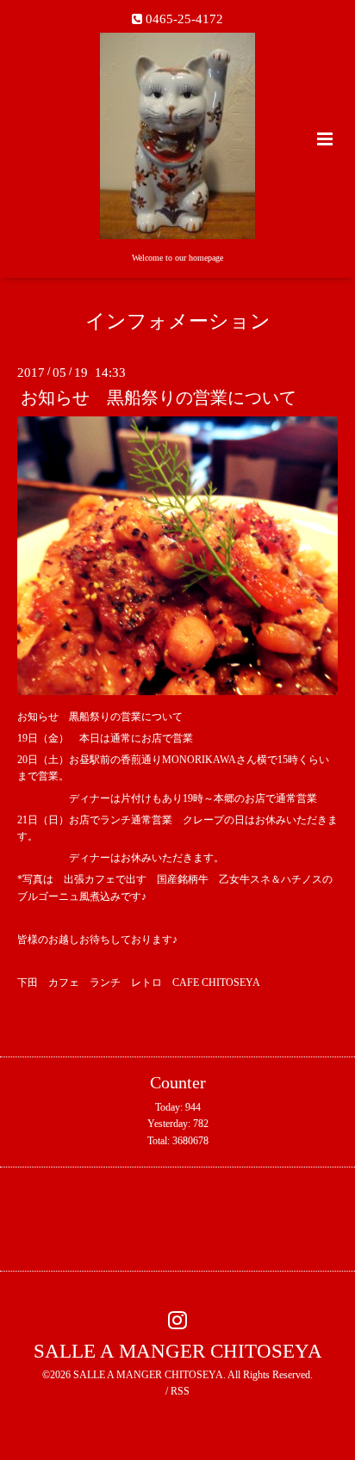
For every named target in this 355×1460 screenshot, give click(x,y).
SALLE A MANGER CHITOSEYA (178, 1351)
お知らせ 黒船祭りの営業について (158, 398)
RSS (180, 1391)
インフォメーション (178, 321)
